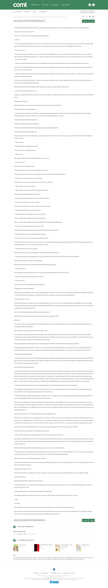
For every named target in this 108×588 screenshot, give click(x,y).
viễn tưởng (75, 559)
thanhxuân (19, 559)
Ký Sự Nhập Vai (20, 16)
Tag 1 (14, 559)
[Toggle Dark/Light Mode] (93, 16)
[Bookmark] (90, 16)
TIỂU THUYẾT (45, 5)
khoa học (62, 557)
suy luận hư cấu (90, 557)
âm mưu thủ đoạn (17, 557)
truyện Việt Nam (68, 559)
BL (32, 557)
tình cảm (30, 559)
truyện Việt (61, 559)
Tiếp (91, 21)
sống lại (84, 557)
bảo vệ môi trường (26, 557)
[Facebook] (54, 569)
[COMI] (20, 4)
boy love (35, 557)
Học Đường (57, 557)
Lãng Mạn (67, 557)
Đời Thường (47, 557)
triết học (39, 559)
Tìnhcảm (35, 559)
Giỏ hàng (27, 12)
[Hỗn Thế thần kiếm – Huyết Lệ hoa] (36, 547)
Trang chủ (36, 573)
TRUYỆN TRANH (35, 5)
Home (14, 16)
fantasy (52, 557)
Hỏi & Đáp (65, 573)
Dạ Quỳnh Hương (85, 544)
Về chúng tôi (43, 12)
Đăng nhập (84, 12)
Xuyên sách (81, 559)
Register (20, 534)
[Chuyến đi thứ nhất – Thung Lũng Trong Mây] (57, 547)
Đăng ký (91, 12)
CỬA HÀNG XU (55, 5)
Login (25, 534)
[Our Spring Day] (15, 547)
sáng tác (79, 557)
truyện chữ (50, 559)
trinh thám (44, 559)
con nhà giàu (41, 557)
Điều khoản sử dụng (55, 573)
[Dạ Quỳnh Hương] (78, 547)
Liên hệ (34, 12)
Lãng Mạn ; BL (73, 557)
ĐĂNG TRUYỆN (65, 5)
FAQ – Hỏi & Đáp (17, 12)
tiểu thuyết (24, 559)
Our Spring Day (22, 544)
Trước (85, 21)
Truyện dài (55, 559)
